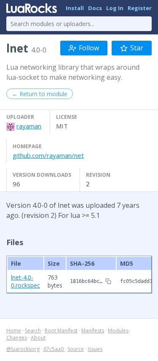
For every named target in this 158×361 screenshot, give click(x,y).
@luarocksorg (23, 349)
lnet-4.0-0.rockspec (25, 281)
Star (136, 47)
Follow (89, 47)
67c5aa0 (54, 349)
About (38, 337)
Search (33, 330)
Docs (95, 8)
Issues (95, 349)
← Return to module (39, 94)
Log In (114, 8)
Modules (118, 330)
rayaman (28, 126)
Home (13, 330)
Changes (16, 337)
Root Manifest (61, 330)
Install (75, 8)
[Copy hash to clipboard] (108, 281)
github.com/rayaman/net (48, 155)
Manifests (92, 330)
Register (140, 8)
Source (75, 349)
